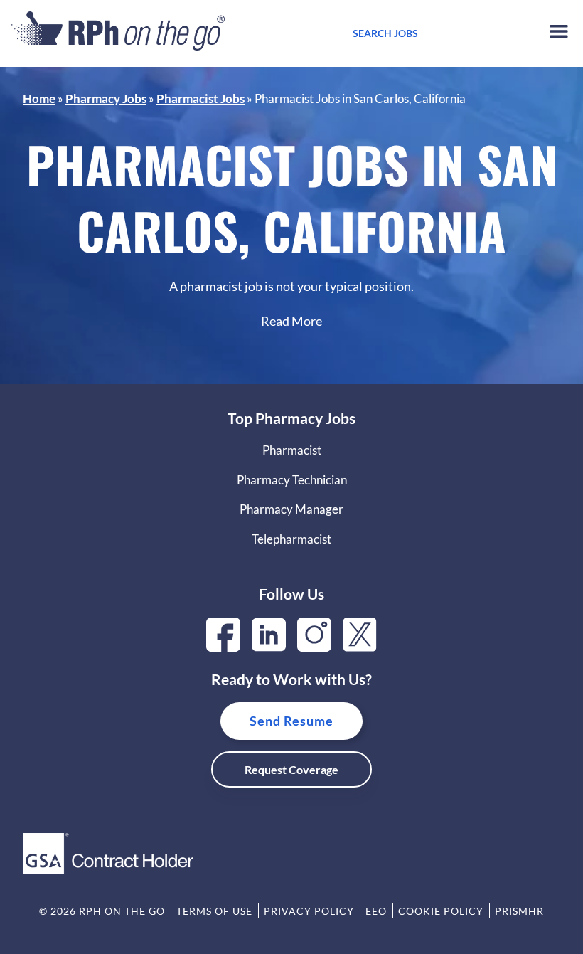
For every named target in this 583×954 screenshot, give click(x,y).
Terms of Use (214, 911)
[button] (559, 33)
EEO (376, 911)
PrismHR (519, 911)
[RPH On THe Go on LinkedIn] (269, 647)
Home (39, 98)
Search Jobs (385, 33)
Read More (291, 321)
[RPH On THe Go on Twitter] (360, 647)
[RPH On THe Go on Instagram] (314, 647)
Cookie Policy (440, 911)
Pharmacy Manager (291, 509)
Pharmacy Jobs (105, 98)
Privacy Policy (309, 911)
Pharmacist (291, 449)
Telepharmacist (291, 538)
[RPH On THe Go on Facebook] (223, 647)
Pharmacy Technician (292, 479)
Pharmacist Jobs (200, 98)
